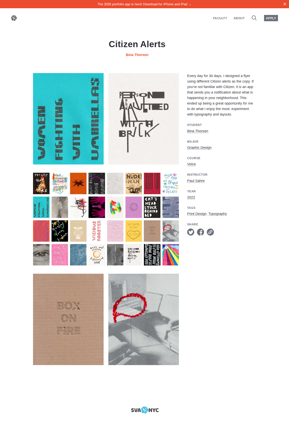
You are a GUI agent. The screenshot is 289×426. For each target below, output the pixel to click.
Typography (217, 214)
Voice (191, 164)
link (210, 232)
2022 (191, 197)
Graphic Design (199, 148)
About (239, 18)
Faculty (220, 18)
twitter (190, 232)
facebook (200, 232)
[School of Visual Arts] (144, 409)
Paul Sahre (196, 181)
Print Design (196, 214)
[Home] (14, 19)
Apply (271, 18)
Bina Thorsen (137, 55)
